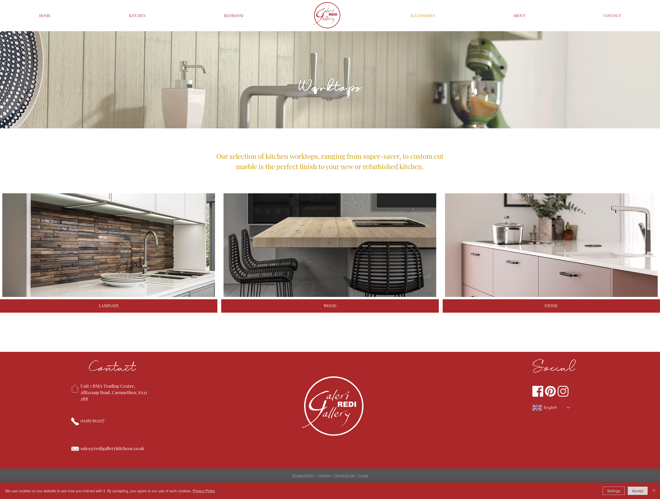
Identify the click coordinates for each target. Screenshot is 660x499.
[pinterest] (550, 391)
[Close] (654, 491)
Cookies (324, 475)
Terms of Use (344, 475)
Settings (613, 490)
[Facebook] (537, 391)
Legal (363, 475)
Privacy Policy (303, 475)
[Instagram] (563, 391)
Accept (637, 490)
